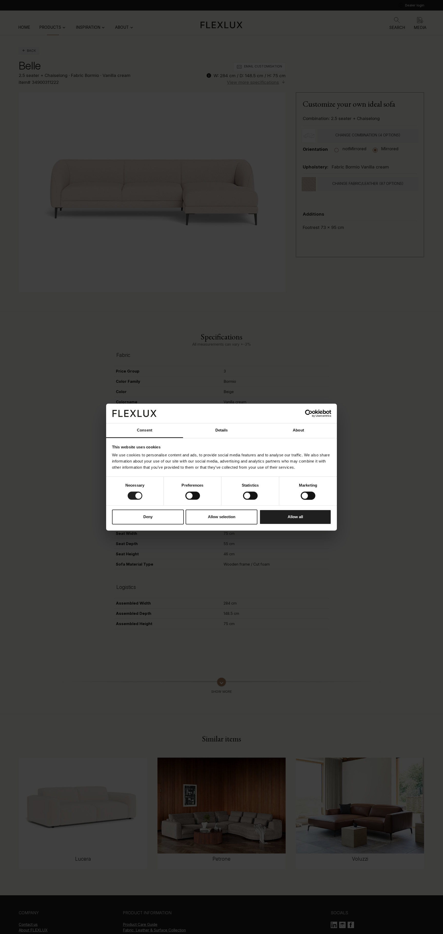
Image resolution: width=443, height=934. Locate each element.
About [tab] (298, 430)
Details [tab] (221, 430)
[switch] (192, 495)
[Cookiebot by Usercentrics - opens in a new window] (308, 413)
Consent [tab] (144, 430)
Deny (148, 517)
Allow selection (221, 517)
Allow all (295, 517)
